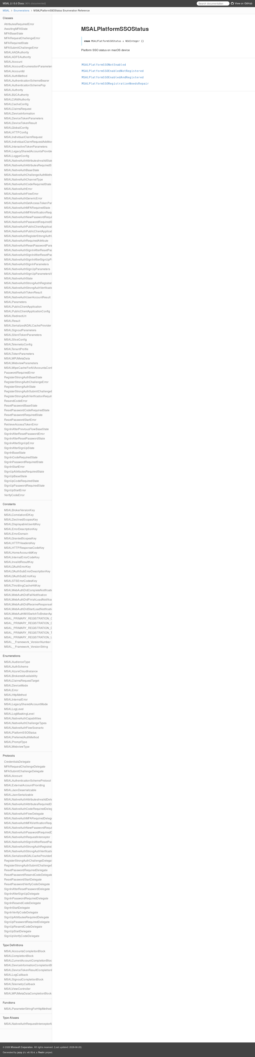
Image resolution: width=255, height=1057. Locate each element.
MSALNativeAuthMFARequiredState (27, 208)
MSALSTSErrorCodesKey (20, 581)
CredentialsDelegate (17, 762)
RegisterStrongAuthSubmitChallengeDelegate (33, 865)
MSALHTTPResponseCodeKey (24, 548)
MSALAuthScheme (16, 666)
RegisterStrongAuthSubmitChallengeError (30, 391)
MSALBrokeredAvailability (20, 676)
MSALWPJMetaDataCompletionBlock (28, 993)
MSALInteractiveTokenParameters (25, 146)
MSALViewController (17, 989)
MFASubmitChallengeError (21, 48)
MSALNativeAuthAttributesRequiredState (30, 165)
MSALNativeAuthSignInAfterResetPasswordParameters (39, 250)
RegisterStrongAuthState (20, 387)
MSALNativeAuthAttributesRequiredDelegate (32, 804)
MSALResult (12, 321)
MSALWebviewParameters (21, 363)
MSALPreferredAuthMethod (21, 737)
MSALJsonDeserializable (20, 790)
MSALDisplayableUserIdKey (22, 524)
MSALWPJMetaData (17, 358)
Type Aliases (11, 1018)
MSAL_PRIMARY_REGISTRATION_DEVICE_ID (35, 628)
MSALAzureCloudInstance (21, 671)
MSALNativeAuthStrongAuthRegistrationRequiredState (39, 283)
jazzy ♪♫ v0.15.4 (26, 1052)
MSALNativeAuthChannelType (23, 179)
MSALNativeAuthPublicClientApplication (30, 226)
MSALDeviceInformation (19, 113)
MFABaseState (13, 33)
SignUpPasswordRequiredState (24, 485)
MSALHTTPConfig (16, 132)
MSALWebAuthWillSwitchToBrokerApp (28, 614)
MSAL (6, 10)
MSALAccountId (14, 71)
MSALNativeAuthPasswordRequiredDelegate (33, 832)
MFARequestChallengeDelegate (24, 766)
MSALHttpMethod (15, 695)
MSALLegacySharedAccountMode (26, 704)
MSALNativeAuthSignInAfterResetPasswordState (35, 255)
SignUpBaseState (15, 476)
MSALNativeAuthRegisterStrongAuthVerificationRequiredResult (44, 236)
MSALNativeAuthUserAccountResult (27, 297)
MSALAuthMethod (15, 76)
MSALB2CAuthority (16, 95)
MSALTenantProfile (16, 349)
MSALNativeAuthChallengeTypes (25, 723)
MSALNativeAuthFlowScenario (24, 728)
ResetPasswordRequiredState (23, 415)
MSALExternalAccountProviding (24, 785)
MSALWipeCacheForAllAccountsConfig (29, 368)
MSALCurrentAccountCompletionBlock (28, 960)
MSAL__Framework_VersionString (26, 647)
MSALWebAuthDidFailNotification (25, 595)
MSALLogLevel (14, 709)
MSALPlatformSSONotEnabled (105, 64)
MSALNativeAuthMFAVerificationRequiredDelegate (36, 823)
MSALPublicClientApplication (23, 307)
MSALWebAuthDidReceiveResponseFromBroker (35, 604)
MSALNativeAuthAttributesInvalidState (28, 160)
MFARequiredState (16, 43)
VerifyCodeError (14, 495)
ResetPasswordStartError (20, 420)
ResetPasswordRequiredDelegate (26, 870)
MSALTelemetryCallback (19, 984)
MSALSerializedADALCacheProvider (27, 325)
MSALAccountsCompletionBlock (24, 951)
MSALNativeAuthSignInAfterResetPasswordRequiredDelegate (43, 842)
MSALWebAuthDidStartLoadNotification (29, 609)
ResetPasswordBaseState (20, 405)
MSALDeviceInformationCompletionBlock (30, 965)
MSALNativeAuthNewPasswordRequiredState (33, 217)
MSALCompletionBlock (18, 956)
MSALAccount (13, 62)
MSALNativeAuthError (18, 189)
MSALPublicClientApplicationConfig (27, 311)
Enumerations (21, 10)
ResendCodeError (15, 401)
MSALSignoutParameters (20, 330)
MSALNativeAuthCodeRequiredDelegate (30, 809)
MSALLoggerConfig (16, 156)
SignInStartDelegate (17, 908)
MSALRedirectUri (15, 316)
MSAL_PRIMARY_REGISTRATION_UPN (30, 637)
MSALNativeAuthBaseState (21, 170)
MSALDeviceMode (16, 685)
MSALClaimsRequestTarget (21, 680)
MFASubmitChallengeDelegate (24, 771)
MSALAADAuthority (16, 52)
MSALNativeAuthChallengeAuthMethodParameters (36, 175)
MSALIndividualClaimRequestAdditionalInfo (32, 142)
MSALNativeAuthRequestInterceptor (27, 837)
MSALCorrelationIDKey (19, 515)
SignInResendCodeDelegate (22, 903)
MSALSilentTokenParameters (23, 335)
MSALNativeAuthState (18, 278)
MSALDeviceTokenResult (20, 123)
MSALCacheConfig (16, 104)
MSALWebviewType (16, 746)
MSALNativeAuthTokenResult (23, 292)
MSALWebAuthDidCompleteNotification (29, 590)
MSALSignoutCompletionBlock (23, 979)
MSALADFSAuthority (17, 57)
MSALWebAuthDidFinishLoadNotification (30, 599)
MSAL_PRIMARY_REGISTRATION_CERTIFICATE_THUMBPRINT (47, 618)
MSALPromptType (15, 742)
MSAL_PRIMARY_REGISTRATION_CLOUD (32, 623)
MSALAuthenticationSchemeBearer (26, 80)
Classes (8, 18)
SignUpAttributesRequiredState (24, 471)
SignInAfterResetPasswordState (24, 438)
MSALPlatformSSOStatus (20, 732)
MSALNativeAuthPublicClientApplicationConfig (34, 231)
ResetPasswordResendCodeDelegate (28, 875)
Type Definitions (13, 945)
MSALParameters (15, 302)
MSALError (11, 690)
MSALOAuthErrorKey (17, 567)
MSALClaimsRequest (17, 109)
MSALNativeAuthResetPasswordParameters (32, 245)
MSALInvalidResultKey (18, 562)
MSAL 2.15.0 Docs (13, 3)
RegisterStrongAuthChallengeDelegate (29, 860)
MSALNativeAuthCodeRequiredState (27, 184)
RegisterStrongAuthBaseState (23, 377)
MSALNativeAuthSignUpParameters (27, 269)
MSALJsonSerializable (18, 795)
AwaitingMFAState (16, 29)
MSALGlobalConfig (16, 128)
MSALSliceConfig (15, 339)
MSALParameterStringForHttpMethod (27, 1009)
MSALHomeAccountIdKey (20, 552)
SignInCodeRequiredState (21, 457)
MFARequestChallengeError (22, 38)
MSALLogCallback (16, 975)
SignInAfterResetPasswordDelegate (27, 889)
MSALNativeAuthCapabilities (22, 718)
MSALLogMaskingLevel (19, 714)
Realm (41, 1052)
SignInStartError (14, 467)
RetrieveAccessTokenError (21, 424)
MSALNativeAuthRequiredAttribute (26, 241)
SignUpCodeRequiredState (21, 481)
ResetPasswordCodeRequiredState (26, 410)
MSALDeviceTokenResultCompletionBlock (31, 970)
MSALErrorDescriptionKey (21, 529)
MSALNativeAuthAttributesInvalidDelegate (31, 799)
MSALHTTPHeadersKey (19, 543)
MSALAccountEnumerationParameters (28, 66)
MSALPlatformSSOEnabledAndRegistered (114, 77)
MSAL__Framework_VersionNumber (27, 642)
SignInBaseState (15, 453)
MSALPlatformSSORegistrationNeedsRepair (117, 83)
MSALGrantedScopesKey (20, 538)
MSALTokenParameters (19, 354)
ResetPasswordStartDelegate (23, 879)
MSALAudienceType (17, 662)
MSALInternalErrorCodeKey (22, 557)
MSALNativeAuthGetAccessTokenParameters (33, 203)
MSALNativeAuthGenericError (23, 198)
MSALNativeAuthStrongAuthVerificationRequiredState (38, 288)
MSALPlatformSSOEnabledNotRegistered (114, 71)
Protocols (9, 755)
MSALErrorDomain (16, 534)
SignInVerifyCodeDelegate (21, 912)
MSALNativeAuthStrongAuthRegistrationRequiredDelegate (41, 846)
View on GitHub (243, 3)
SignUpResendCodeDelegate (23, 926)
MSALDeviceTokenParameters (23, 118)
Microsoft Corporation (22, 1047)
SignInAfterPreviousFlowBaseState (26, 429)
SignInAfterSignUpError (19, 443)
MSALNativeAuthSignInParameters (26, 264)
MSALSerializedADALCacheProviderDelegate (33, 856)
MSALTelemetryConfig (18, 344)
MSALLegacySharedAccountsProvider (28, 151)
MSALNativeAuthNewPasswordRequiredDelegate (36, 828)
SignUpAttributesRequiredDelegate (26, 917)
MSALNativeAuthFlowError (21, 194)
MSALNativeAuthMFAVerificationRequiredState (34, 212)
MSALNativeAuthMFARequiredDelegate (29, 818)
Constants (9, 504)
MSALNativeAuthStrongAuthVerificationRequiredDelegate (41, 851)
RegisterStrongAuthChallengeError (26, 382)
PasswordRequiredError (19, 373)
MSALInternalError (16, 699)
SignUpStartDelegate (17, 931)
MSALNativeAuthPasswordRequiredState (30, 222)
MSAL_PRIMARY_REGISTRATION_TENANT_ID (35, 633)
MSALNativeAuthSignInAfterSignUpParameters (34, 259)
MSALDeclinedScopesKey (21, 519)
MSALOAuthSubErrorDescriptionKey (27, 571)
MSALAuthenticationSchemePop (25, 85)
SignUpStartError (15, 490)
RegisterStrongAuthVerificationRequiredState (33, 396)
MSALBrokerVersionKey (19, 510)
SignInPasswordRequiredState (23, 462)
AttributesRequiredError (19, 24)
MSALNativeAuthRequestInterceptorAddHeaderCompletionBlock (45, 1024)
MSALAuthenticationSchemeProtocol (27, 780)
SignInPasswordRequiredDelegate (26, 898)
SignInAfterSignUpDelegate (21, 894)
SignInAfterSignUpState (19, 448)
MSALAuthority (13, 90)
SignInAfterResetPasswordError (24, 434)
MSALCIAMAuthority (17, 99)
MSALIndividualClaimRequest (23, 137)
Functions (9, 1003)
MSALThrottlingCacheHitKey (22, 585)
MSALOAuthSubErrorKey (20, 576)
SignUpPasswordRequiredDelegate (27, 922)
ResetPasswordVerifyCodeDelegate (27, 884)
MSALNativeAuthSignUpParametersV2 (29, 274)
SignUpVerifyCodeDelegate (21, 936)
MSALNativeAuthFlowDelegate (24, 814)
